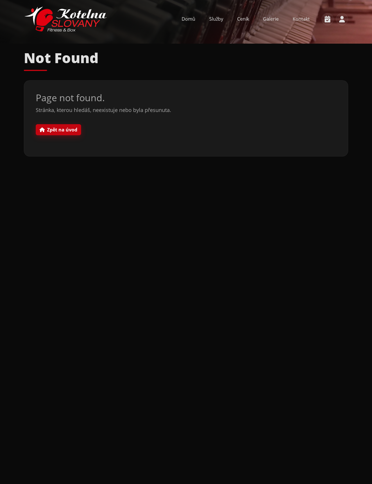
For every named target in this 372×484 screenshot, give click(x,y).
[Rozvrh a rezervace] (327, 19)
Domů (188, 19)
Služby (216, 19)
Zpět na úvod (62, 130)
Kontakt (301, 19)
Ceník (243, 19)
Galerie (271, 19)
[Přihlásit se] (342, 19)
